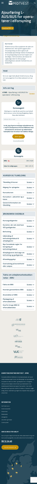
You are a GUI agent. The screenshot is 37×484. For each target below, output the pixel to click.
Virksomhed (4, 411)
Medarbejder (4, 414)
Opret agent (18, 136)
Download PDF (6, 28)
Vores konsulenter (5, 409)
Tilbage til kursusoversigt (11, 36)
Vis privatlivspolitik (18, 141)
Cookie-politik (4, 422)
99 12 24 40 (6, 441)
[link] (19, 3)
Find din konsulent (9, 447)
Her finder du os (5, 406)
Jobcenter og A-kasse (6, 420)
